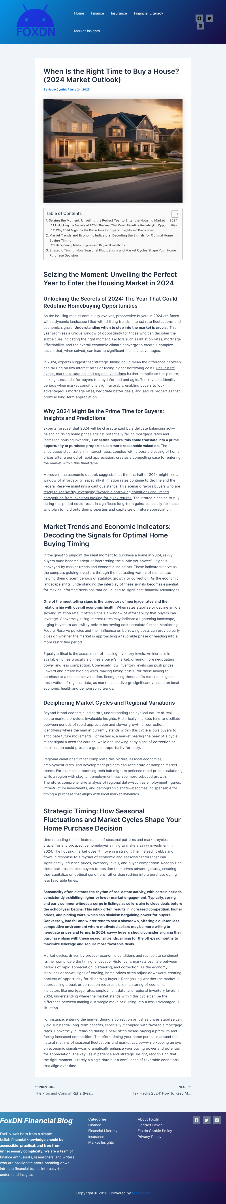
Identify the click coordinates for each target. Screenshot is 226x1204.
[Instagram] (200, 26)
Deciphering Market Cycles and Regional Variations (90, 245)
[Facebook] (199, 18)
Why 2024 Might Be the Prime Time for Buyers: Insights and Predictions (105, 230)
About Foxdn (148, 1119)
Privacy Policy (149, 1136)
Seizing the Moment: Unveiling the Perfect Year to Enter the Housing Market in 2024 (113, 220)
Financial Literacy (148, 13)
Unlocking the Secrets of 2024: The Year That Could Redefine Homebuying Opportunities (116, 225)
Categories (97, 1119)
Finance (97, 13)
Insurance (119, 13)
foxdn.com (141, 1193)
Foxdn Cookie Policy (155, 1130)
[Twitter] (209, 18)
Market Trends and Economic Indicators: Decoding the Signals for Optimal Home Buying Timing (111, 237)
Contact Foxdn (150, 1125)
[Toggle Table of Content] (173, 214)
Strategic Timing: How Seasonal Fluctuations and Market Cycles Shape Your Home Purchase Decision (112, 252)
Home (79, 13)
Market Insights (87, 31)
